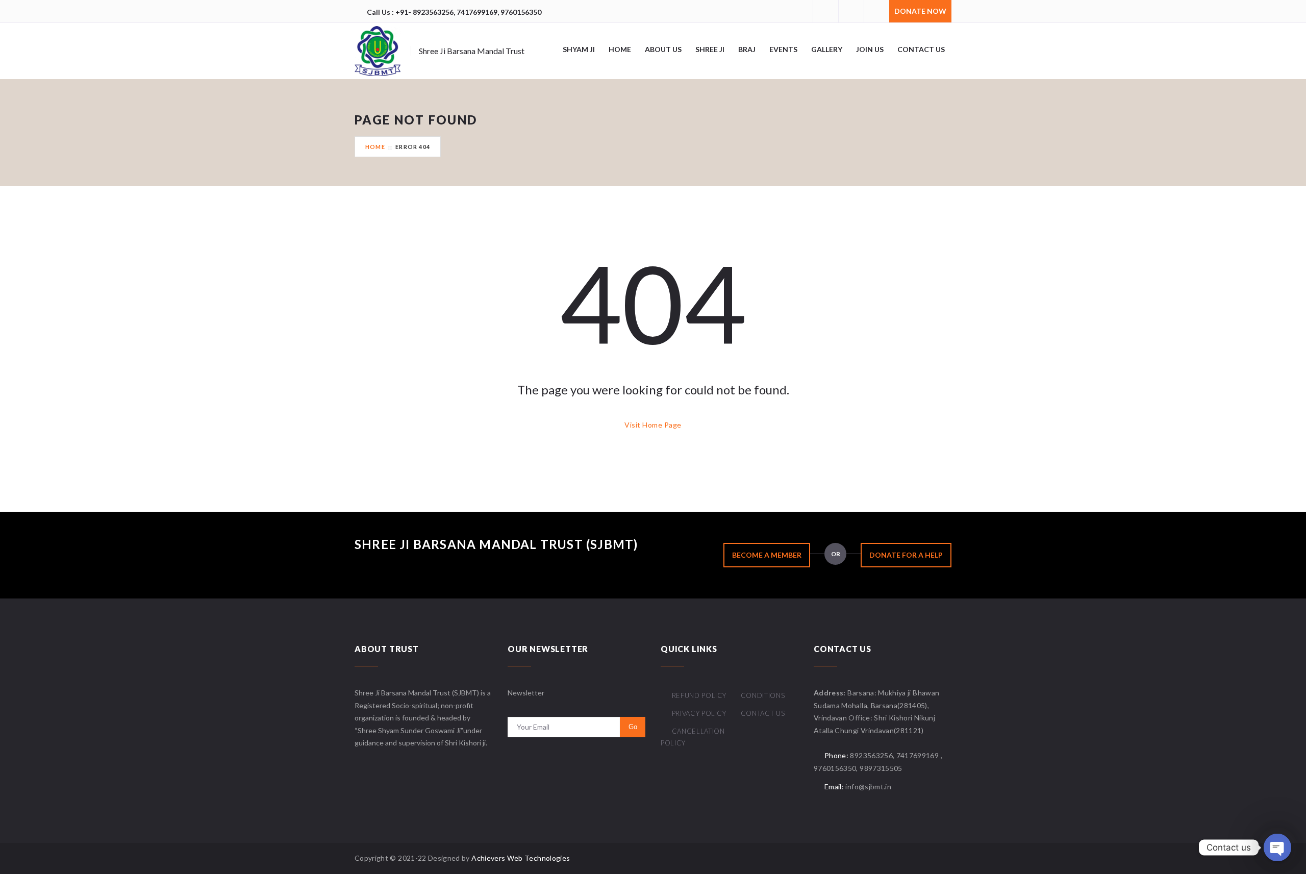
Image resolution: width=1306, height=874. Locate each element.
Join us (870, 49)
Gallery (826, 49)
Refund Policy (699, 695)
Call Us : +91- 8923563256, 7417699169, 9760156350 (454, 12)
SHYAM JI (579, 49)
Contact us (921, 49)
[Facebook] (825, 11)
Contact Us (763, 713)
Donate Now (920, 11)
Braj (747, 49)
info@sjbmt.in (868, 786)
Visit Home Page (652, 424)
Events (783, 49)
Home (620, 49)
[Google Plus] (851, 11)
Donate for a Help (906, 555)
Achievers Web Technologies (520, 858)
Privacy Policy (699, 713)
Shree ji (709, 49)
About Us (663, 49)
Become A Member (766, 555)
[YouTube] (876, 11)
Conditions (763, 695)
